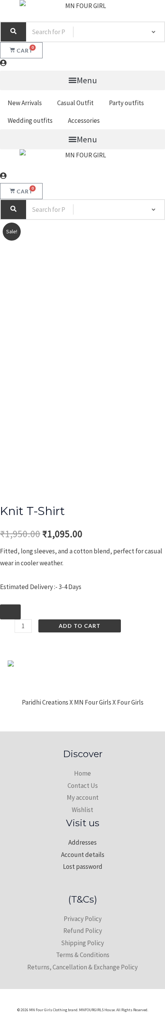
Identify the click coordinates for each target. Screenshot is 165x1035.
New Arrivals (25, 103)
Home (82, 773)
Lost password (82, 866)
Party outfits (126, 103)
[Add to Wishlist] (10, 612)
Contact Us (83, 785)
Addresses (82, 842)
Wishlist (82, 810)
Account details (82, 854)
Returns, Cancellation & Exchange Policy (82, 967)
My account (83, 797)
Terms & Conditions (82, 955)
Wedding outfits (30, 120)
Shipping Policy (82, 943)
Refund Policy (82, 930)
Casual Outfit (75, 103)
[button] (82, 81)
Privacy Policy (83, 918)
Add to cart (80, 625)
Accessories (84, 120)
